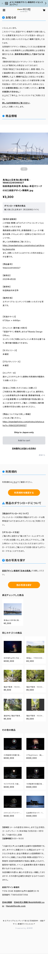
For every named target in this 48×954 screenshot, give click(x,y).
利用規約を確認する (24, 492)
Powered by (21, 928)
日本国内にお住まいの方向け (24, 448)
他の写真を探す (24, 585)
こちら (14, 482)
